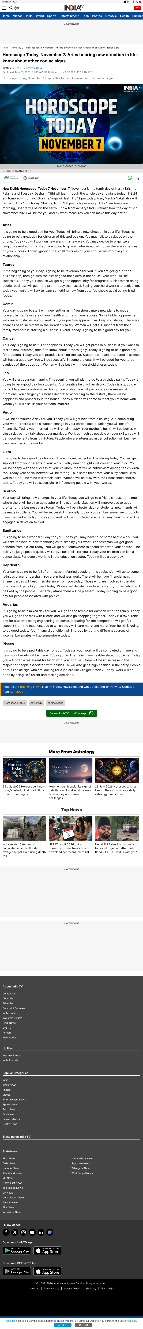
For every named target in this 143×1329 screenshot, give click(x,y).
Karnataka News (12, 1212)
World (40, 16)
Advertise (8, 1003)
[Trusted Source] (31, 178)
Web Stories (9, 1037)
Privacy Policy (71, 1288)
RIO (103, 1288)
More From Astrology (72, 751)
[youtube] (32, 1232)
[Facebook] (6, 1232)
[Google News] (11, 178)
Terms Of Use (51, 1288)
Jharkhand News (12, 1173)
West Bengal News (82, 1173)
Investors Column (12, 1017)
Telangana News (81, 1168)
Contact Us (9, 993)
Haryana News (11, 1168)
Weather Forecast (12, 1055)
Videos (17, 16)
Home (6, 16)
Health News (10, 1123)
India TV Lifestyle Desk (29, 67)
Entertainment (69, 16)
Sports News (10, 1104)
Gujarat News (10, 1202)
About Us (8, 998)
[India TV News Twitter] (137, 2)
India (29, 16)
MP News (8, 1177)
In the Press (9, 1013)
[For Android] (17, 1271)
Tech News (9, 1109)
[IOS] (125, 2)
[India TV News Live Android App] (17, 1250)
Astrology (16, 47)
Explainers (8, 1114)
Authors (7, 1032)
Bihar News (9, 1158)
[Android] (128, 2)
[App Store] (47, 1250)
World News (9, 1084)
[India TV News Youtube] (140, 2)
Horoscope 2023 (14, 703)
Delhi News (9, 1163)
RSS (111, 1288)
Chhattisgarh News (13, 1197)
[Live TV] (137, 8)
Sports (51, 16)
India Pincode (10, 1060)
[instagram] (23, 1232)
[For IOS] (47, 1271)
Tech (85, 16)
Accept (63, 1324)
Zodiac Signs (55, 703)
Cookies (10, 1320)
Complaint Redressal (14, 1008)
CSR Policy (90, 1288)
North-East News (12, 1182)
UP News (8, 1192)
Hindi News (9, 1022)
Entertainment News (14, 1099)
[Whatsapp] (130, 178)
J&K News (8, 1207)
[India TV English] (74, 8)
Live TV (7, 1027)
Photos (97, 16)
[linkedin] (40, 1232)
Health (124, 16)
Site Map (34, 1288)
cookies (131, 1320)
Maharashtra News (82, 1158)
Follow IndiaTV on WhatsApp (69, 713)
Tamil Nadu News (13, 1187)
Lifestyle (111, 16)
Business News (11, 1119)
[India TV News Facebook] (133, 2)
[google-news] (49, 1232)
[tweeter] (14, 1232)
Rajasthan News (81, 1163)
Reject (83, 1324)
